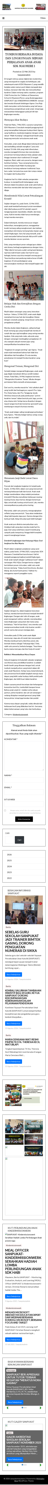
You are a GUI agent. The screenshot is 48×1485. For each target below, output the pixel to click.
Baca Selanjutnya (13, 974)
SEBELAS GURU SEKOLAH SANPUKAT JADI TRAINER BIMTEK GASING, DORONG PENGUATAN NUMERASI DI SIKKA (22, 941)
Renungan (11, 1370)
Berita (8, 927)
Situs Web (9, 799)
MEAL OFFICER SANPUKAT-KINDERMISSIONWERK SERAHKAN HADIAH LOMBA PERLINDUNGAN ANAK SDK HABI (23, 1261)
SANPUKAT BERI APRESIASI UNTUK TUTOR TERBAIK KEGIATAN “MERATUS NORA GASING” (23, 1378)
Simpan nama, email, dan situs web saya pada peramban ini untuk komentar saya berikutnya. (25, 811)
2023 (9, 872)
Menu (43, 18)
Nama (8, 775)
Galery (9, 1433)
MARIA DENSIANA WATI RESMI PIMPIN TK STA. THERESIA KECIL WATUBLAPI (22, 1042)
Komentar (10, 739)
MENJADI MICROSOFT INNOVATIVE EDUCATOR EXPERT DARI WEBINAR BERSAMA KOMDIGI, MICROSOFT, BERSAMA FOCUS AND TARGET (23, 1317)
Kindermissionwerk (20, 714)
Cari (7, 833)
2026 (9, 854)
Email (8, 787)
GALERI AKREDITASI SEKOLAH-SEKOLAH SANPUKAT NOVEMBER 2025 (23, 1439)
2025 (9, 860)
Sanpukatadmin (24, 75)
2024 (9, 866)
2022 (9, 878)
